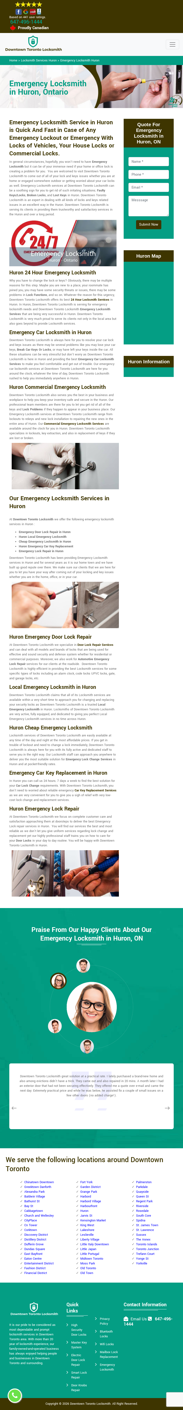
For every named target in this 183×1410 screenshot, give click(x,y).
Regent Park (144, 1201)
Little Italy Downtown (94, 1244)
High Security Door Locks (78, 1330)
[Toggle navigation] (172, 44)
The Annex (143, 1239)
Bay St (28, 1206)
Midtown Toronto (91, 1259)
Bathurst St (32, 1201)
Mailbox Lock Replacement (109, 1354)
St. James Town (147, 1225)
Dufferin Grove (34, 1244)
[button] (58, 981)
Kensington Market (93, 1220)
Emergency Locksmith (107, 1367)
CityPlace (30, 1220)
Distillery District (35, 1239)
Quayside (142, 1192)
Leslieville (87, 1235)
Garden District (90, 1187)
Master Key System (79, 1345)
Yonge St (142, 1259)
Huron (84, 1211)
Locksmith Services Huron (39, 60)
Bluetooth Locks (106, 1334)
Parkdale (142, 1187)
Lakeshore (87, 1230)
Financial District (35, 1273)
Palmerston (144, 1182)
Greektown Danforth (37, 1187)
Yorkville (141, 1263)
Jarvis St (86, 1216)
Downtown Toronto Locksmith (90, 1404)
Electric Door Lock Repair (78, 1360)
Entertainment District (39, 1263)
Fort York (86, 1182)
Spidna (140, 1220)
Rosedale (142, 1211)
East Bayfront (33, 1254)
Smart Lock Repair (79, 1375)
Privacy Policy (105, 1321)
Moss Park (87, 1263)
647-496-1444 (26, 22)
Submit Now (148, 224)
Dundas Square (34, 1249)
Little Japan (88, 1249)
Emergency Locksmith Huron (79, 60)
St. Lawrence (145, 1230)
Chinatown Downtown (39, 1182)
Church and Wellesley (39, 1216)
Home (13, 60)
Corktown (30, 1230)
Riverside (142, 1206)
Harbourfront (88, 1206)
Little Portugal (89, 1254)
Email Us (138, 1319)
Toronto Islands (146, 1244)
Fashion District (35, 1268)
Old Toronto (88, 1268)
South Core (143, 1216)
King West (87, 1225)
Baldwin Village (34, 1196)
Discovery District (36, 1235)
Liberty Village (89, 1239)
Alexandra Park (34, 1192)
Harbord (85, 1196)
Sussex (141, 1235)
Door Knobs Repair (79, 1387)
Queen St (142, 1196)
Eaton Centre (33, 1259)
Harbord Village (90, 1201)
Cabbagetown (33, 1211)
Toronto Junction (147, 1249)
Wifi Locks (107, 1344)
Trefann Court (145, 1254)
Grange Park (88, 1192)
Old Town (86, 1273)
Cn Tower (30, 1225)
